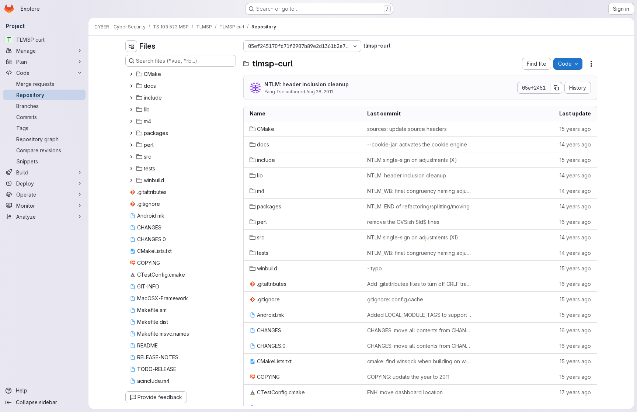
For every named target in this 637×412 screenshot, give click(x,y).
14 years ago (575, 144)
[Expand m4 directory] (131, 121)
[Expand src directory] (131, 156)
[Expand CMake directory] (131, 74)
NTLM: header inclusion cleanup (306, 84)
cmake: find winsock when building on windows (420, 361)
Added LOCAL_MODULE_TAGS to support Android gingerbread (420, 315)
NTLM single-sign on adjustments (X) (412, 160)
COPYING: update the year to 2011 (408, 377)
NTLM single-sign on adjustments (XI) (412, 237)
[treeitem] (181, 74)
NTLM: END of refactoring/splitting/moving (418, 206)
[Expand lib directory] (131, 109)
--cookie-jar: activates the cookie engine (417, 144)
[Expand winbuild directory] (131, 180)
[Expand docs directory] (131, 86)
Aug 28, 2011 (319, 91)
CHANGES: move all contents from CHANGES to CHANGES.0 (420, 330)
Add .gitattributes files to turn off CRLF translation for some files (420, 284)
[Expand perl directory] (131, 145)
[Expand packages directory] (131, 133)
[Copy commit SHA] (556, 88)
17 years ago (575, 392)
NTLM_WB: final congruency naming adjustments (420, 191)
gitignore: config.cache (395, 299)
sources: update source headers (407, 129)
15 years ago (575, 129)
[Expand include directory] (131, 97)
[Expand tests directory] (131, 168)
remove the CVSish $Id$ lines (403, 222)
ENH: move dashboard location (405, 392)
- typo (374, 268)
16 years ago (575, 222)
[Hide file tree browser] (131, 46)
